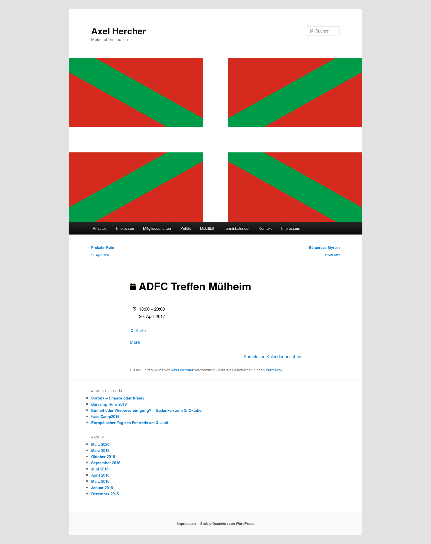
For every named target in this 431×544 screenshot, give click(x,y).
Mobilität (207, 228)
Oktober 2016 (103, 456)
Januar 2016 (102, 487)
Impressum (290, 228)
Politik (185, 228)
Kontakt (265, 228)
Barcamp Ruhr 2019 (109, 404)
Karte (138, 330)
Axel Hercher (118, 30)
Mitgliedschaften (157, 228)
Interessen (125, 228)
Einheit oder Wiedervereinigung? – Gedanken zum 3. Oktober (147, 410)
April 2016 (100, 475)
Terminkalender (237, 228)
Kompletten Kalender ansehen (272, 356)
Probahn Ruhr (102, 251)
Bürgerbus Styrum (324, 251)
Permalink (274, 370)
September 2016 (105, 462)
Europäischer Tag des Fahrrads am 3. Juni (129, 422)
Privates (100, 228)
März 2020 (100, 444)
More (135, 342)
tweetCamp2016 (105, 416)
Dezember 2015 (105, 494)
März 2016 (100, 481)
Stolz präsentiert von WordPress (227, 523)
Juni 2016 (99, 469)
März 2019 (100, 450)
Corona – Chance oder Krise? (118, 398)
